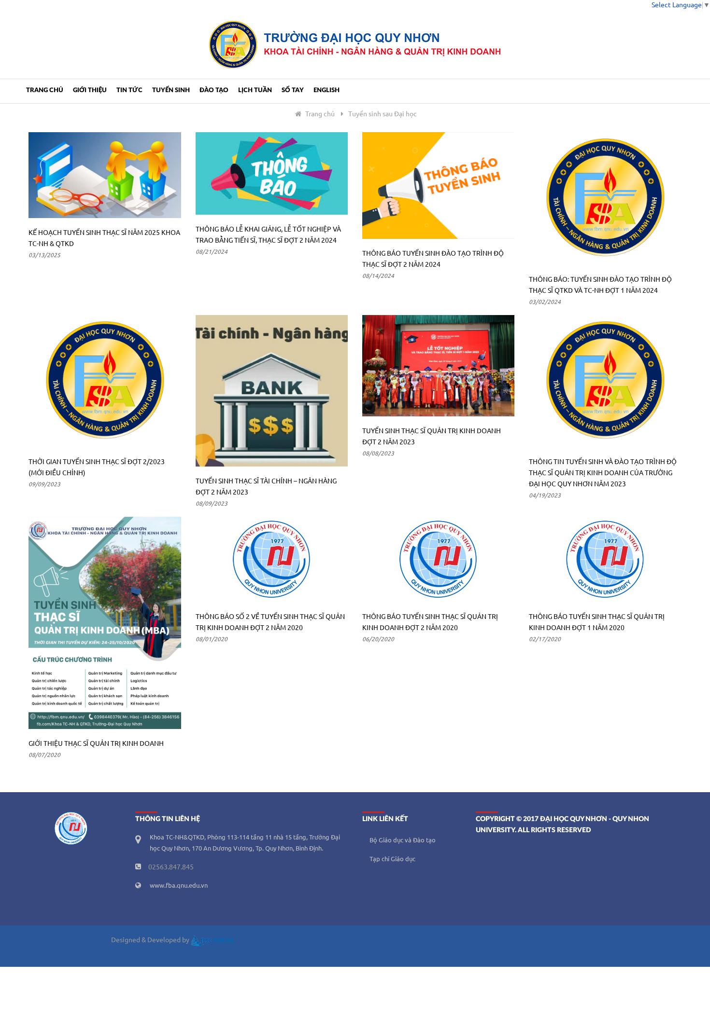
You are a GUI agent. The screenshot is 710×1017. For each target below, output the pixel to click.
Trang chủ (44, 90)
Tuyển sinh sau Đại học (382, 114)
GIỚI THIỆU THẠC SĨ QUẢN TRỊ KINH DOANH (96, 744)
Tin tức (129, 90)
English (326, 90)
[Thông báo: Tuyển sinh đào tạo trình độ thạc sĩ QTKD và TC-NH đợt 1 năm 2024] (605, 198)
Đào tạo (213, 90)
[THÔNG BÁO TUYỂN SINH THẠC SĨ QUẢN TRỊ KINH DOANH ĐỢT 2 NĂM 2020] (438, 559)
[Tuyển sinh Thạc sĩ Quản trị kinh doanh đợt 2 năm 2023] (438, 365)
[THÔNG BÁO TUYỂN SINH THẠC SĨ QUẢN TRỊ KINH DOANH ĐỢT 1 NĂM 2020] (605, 559)
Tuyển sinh (171, 90)
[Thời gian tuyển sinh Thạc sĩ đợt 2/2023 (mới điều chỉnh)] (104, 381)
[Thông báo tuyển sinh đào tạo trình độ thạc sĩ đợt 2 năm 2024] (438, 185)
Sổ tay (293, 90)
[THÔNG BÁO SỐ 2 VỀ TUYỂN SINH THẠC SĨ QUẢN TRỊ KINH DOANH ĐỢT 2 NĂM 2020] (272, 559)
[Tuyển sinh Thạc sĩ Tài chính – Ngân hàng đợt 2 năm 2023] (272, 391)
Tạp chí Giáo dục (392, 859)
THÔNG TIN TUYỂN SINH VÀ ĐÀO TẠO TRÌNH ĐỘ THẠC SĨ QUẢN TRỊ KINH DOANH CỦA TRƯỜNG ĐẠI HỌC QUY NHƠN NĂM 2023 (603, 473)
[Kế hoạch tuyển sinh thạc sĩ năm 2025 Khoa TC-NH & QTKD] (104, 175)
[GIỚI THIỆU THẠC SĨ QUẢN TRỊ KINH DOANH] (104, 623)
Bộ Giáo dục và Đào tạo (402, 840)
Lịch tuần (255, 90)
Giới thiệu (90, 90)
